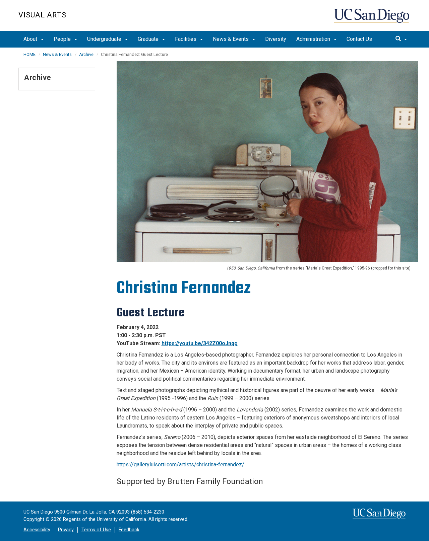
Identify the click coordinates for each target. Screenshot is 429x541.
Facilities (186, 39)
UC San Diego (372, 19)
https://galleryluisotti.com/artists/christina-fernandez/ (180, 464)
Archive (86, 54)
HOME (29, 54)
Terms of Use (96, 530)
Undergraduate (105, 39)
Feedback (129, 530)
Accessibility (36, 530)
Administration (313, 39)
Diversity (275, 39)
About (31, 39)
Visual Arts (42, 15)
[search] (401, 39)
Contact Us (359, 39)
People (63, 39)
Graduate (149, 39)
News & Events (231, 39)
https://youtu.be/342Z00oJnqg (200, 343)
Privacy (66, 530)
